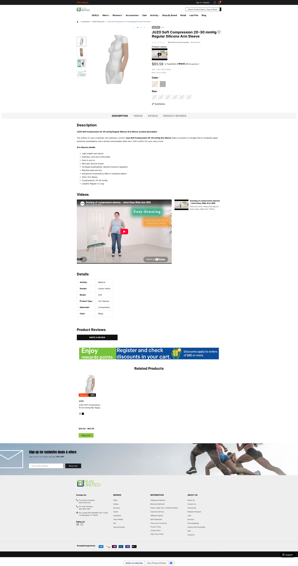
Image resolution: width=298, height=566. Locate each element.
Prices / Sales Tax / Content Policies (164, 508)
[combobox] (203, 9)
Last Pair (194, 15)
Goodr (115, 512)
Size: (155, 91)
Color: (156, 77)
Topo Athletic (118, 519)
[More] (100, 15)
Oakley (116, 504)
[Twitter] (141, 27)
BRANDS (117, 495)
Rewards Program (194, 512)
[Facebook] (133, 27)
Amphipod (117, 516)
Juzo (162, 27)
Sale (144, 15)
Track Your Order (156, 534)
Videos (138, 115)
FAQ (189, 531)
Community (192, 508)
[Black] (83, 413)
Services (191, 519)
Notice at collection (134, 563)
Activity (154, 15)
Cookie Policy (167, 530)
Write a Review (195, 42)
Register (206, 2)
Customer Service (157, 512)
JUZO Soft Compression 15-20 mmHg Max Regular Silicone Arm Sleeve (90, 406)
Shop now (86, 435)
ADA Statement (156, 519)
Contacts (191, 535)
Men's (106, 15)
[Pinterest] (144, 27)
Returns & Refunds (157, 504)
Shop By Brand (169, 15)
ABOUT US (192, 495)
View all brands (119, 527)
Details (153, 115)
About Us (191, 500)
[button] (182, 64)
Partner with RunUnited (196, 527)
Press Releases (193, 523)
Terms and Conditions (167, 523)
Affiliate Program (156, 516)
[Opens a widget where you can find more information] (288, 555)
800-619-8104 (84, 503)
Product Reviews (174, 115)
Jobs (189, 516)
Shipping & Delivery (157, 500)
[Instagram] (81, 524)
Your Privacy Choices (156, 563)
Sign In (198, 2)
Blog (204, 15)
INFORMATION (157, 495)
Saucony (116, 508)
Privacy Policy (167, 527)
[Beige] (80, 413)
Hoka (115, 500)
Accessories (132, 15)
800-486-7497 (84, 509)
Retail (183, 15)
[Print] (137, 27)
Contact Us (192, 504)
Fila (114, 523)
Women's (117, 15)
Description (120, 115)
